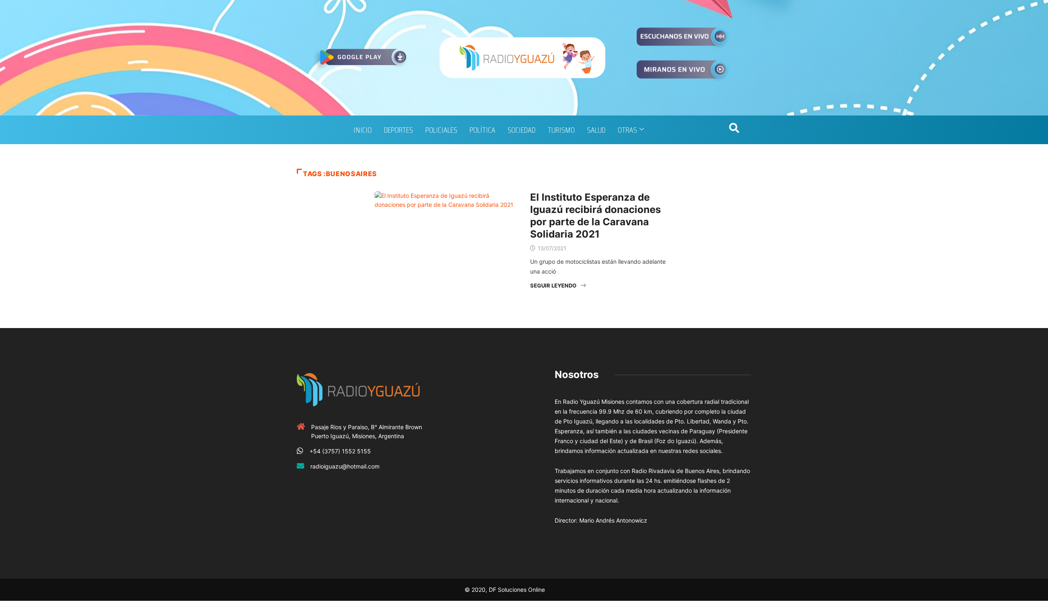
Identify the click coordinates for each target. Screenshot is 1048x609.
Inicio (362, 129)
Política (482, 129)
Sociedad (521, 129)
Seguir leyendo (553, 285)
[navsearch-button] (734, 130)
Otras (627, 129)
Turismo (561, 129)
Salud (596, 129)
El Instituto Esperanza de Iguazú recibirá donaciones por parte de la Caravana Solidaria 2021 (595, 215)
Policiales (441, 129)
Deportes (398, 129)
